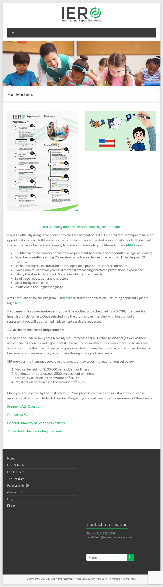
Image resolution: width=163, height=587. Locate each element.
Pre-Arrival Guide (20, 414)
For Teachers (15, 472)
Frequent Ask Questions (25, 406)
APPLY (131, 245)
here (69, 298)
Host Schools (15, 465)
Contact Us (14, 492)
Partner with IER (18, 485)
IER (12, 506)
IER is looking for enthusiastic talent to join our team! (81, 227)
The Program (15, 478)
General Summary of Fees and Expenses (36, 423)
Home (11, 458)
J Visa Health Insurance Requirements (35, 431)
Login (10, 499)
